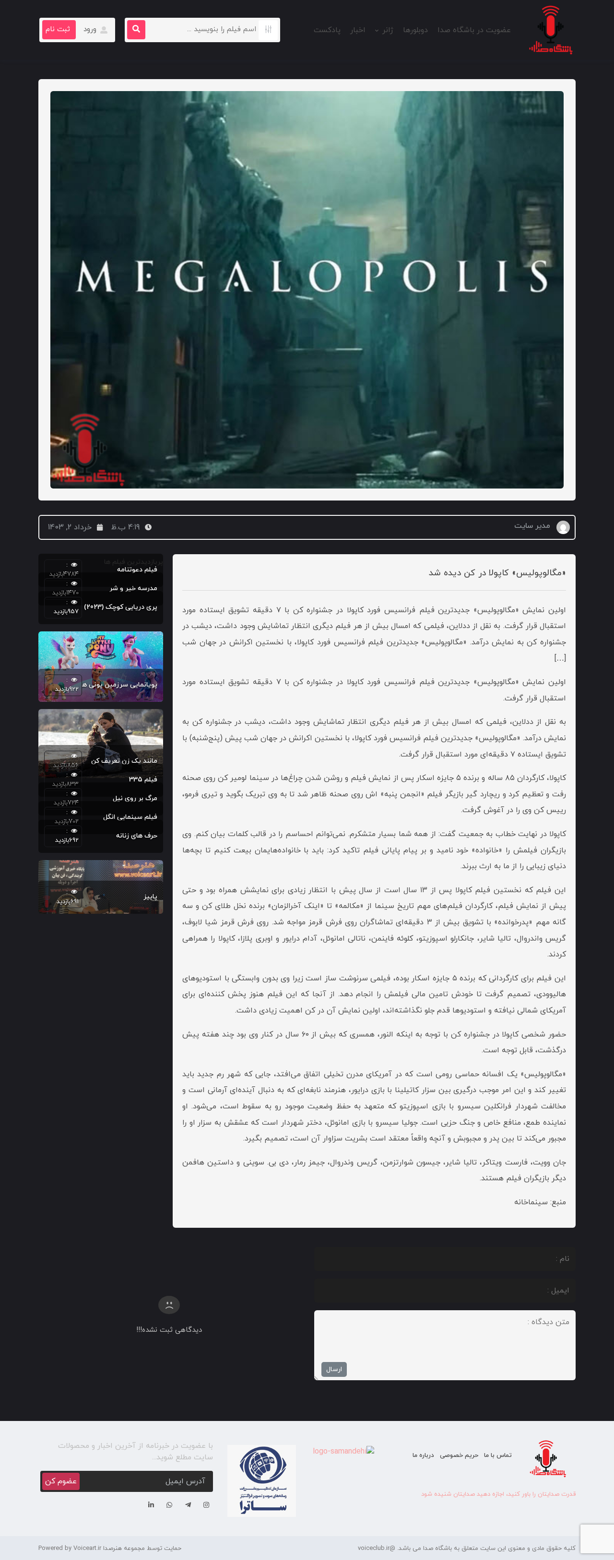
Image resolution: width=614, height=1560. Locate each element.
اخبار (358, 30)
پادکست (327, 30)
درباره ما (423, 1455)
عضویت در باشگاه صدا (474, 30)
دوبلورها (415, 30)
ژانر (387, 30)
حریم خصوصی (459, 1455)
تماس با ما (498, 1455)
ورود (91, 29)
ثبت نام (58, 29)
